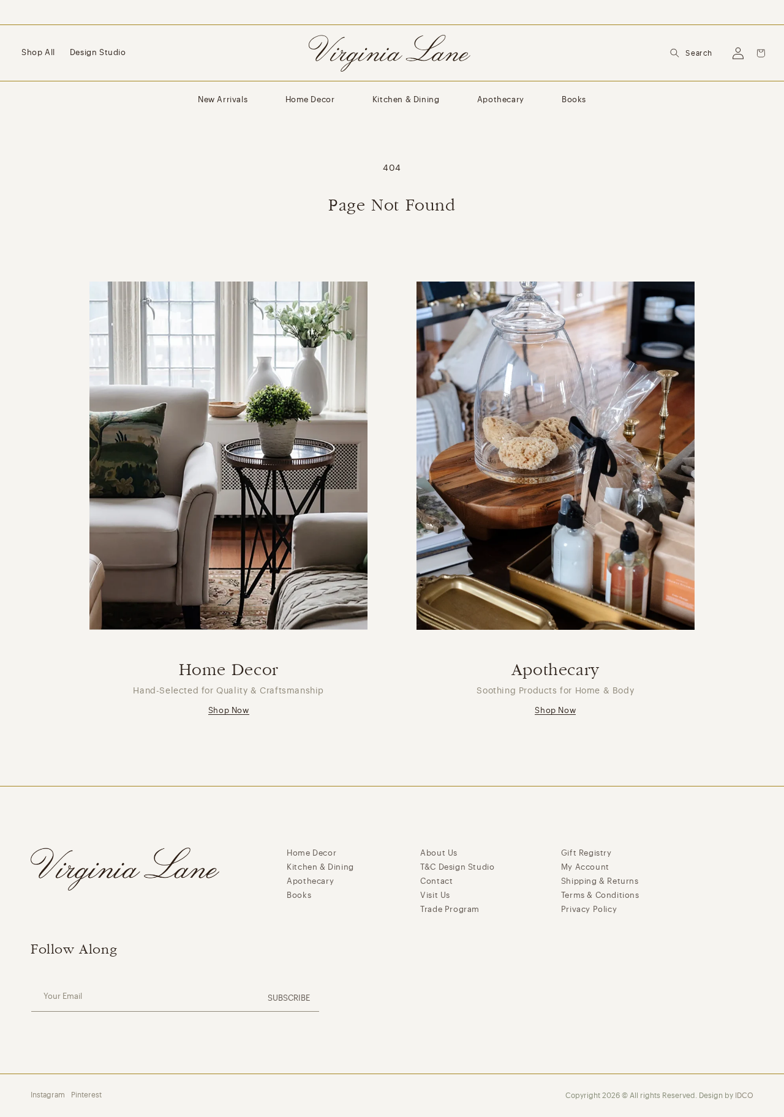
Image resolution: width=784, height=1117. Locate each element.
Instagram (48, 1095)
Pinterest (86, 1095)
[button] (691, 53)
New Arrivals (222, 99)
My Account (585, 867)
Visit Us (435, 895)
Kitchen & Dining (406, 99)
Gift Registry (586, 853)
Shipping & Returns (600, 881)
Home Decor (310, 99)
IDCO (744, 1095)
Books (574, 99)
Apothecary (500, 99)
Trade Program (450, 909)
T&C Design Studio (457, 867)
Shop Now (228, 710)
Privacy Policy (589, 909)
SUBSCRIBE (289, 998)
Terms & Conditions (600, 895)
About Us (439, 853)
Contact (436, 881)
